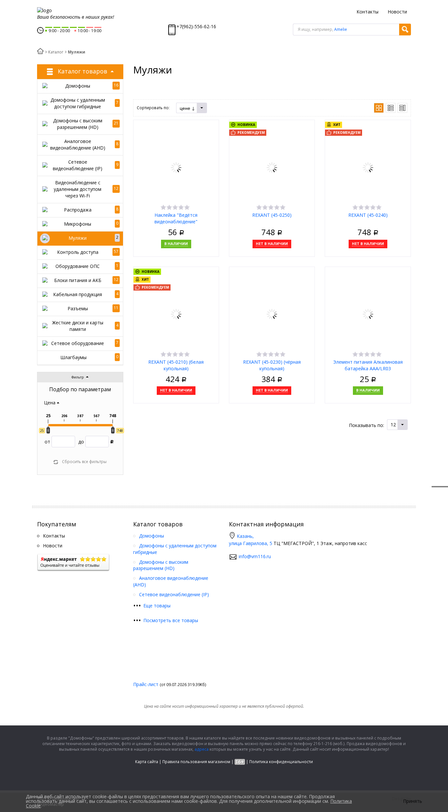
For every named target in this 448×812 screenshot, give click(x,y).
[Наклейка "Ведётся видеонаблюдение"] (176, 167)
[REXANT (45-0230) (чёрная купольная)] (272, 314)
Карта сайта (146, 761)
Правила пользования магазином (196, 761)
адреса (201, 749)
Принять (412, 801)
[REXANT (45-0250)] (272, 167)
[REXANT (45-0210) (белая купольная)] (176, 314)
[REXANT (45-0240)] (368, 167)
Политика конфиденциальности (281, 761)
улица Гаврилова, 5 (250, 543)
